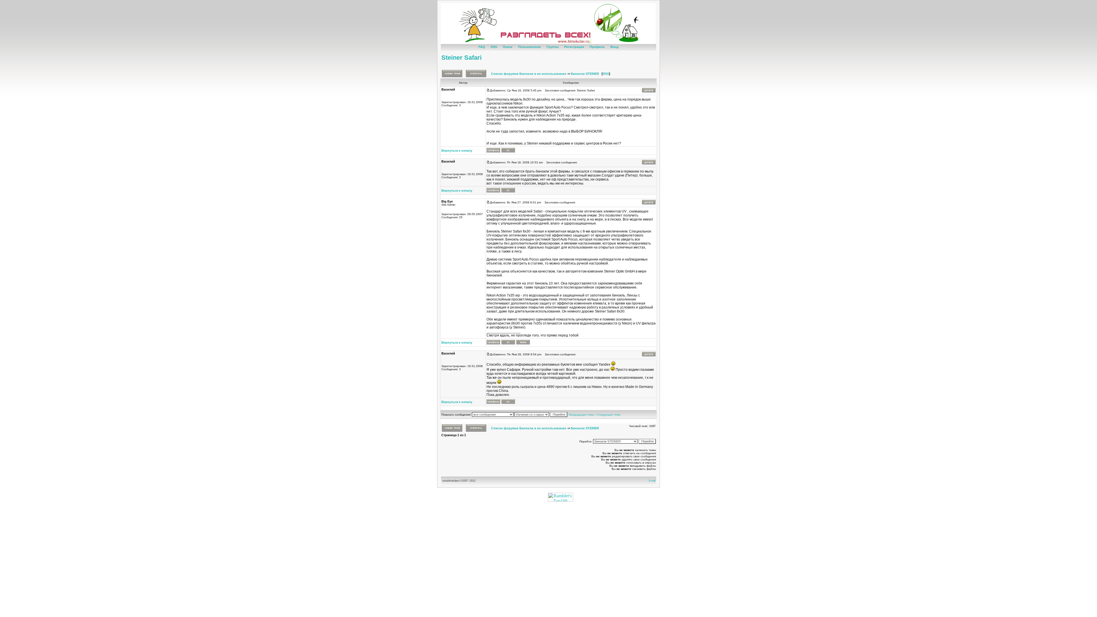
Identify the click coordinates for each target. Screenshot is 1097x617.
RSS (494, 47)
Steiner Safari (461, 57)
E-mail (652, 480)
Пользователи (529, 47)
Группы (552, 47)
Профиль (597, 47)
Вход (614, 47)
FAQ (482, 47)
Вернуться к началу (456, 150)
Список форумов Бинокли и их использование (528, 73)
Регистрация (574, 47)
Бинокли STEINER (585, 73)
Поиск (508, 47)
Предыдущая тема (581, 414)
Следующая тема (608, 414)
